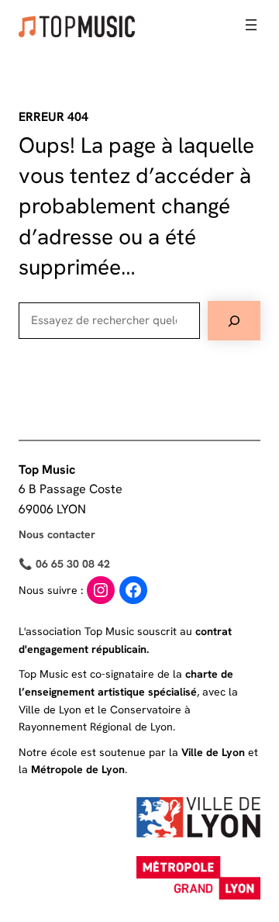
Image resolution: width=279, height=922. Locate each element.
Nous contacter (57, 534)
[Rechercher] (234, 320)
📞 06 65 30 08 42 (64, 564)
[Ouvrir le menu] (251, 25)
